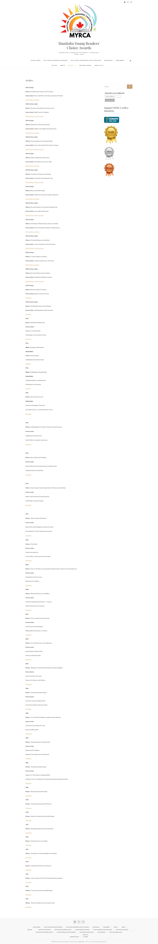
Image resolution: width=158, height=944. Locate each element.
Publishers (120, 60)
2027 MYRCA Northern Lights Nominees (86, 60)
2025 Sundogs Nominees (82, 929)
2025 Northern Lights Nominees (102, 929)
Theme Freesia (89, 941)
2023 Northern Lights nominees (35, 182)
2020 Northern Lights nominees (35, 281)
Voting (54, 65)
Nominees (28, 298)
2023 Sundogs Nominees (86, 932)
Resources (108, 60)
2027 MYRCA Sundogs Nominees (56, 60)
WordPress (104, 941)
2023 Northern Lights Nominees (66, 932)
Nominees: (29, 560)
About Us (98, 65)
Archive (71, 65)
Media (62, 65)
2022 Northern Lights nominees (35, 215)
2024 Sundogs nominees (32, 133)
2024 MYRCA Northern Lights (44, 932)
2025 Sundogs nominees (32, 100)
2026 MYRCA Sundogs (44, 929)
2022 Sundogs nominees (32, 199)
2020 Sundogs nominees (32, 265)
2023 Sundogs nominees (32, 166)
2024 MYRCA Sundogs (122, 929)
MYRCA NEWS (36, 60)
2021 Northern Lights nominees (35, 248)
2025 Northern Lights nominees (35, 116)
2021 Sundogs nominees (32, 232)
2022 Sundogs (101, 932)
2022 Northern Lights (115, 932)
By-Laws (85, 936)
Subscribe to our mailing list (114, 93)
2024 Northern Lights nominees (35, 149)
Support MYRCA (85, 65)
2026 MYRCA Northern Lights (62, 929)
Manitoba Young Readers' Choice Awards (79, 45)
